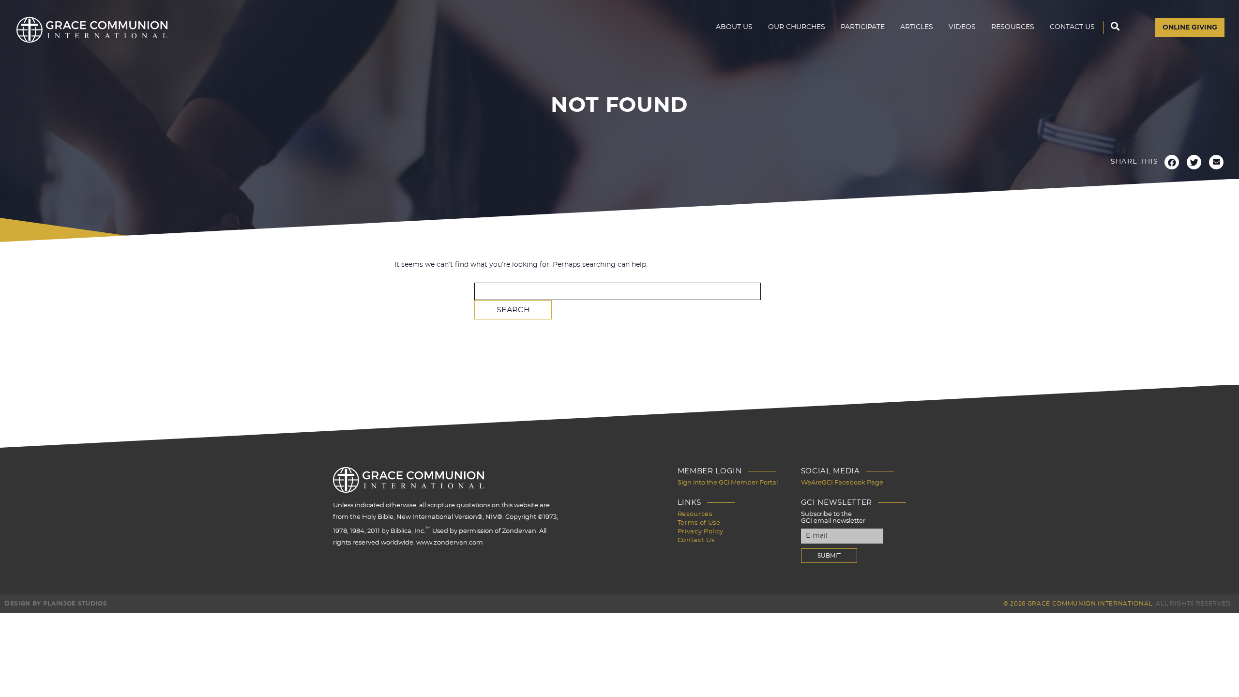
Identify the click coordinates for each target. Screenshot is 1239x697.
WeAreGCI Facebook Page (842, 483)
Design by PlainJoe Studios (56, 603)
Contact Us (1072, 27)
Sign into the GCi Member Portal (728, 483)
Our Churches (796, 27)
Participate (863, 27)
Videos (962, 27)
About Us (734, 27)
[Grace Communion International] (91, 30)
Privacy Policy (701, 532)
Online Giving (1190, 27)
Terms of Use (699, 523)
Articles (916, 27)
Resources (1012, 27)
